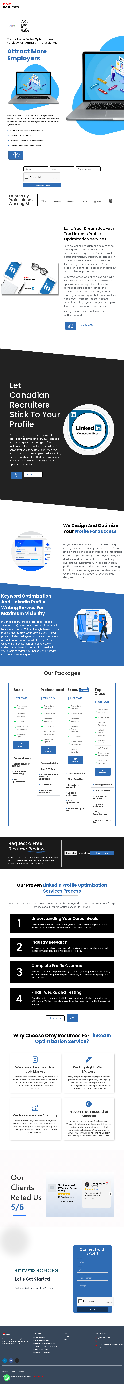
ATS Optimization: (19, 780)
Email (79, 1267)
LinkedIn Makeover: (71, 793)
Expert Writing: (48, 769)
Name (79, 1259)
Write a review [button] (66, 1202)
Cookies (21, 1372)
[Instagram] (17, 1360)
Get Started (21, 745)
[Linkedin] (4, 1360)
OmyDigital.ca (37, 1376)
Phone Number (83, 1275)
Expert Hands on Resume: (21, 764)
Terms (13, 1372)
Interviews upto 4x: (75, 809)
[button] (15, 155)
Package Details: (22, 758)
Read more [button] (89, 1204)
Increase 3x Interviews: (45, 791)
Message (81, 1283)
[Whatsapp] (7, 1377)
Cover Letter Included (73, 786)
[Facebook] (11, 1360)
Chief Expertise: (76, 779)
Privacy (5, 1372)
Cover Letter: (47, 784)
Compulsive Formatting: (19, 772)
